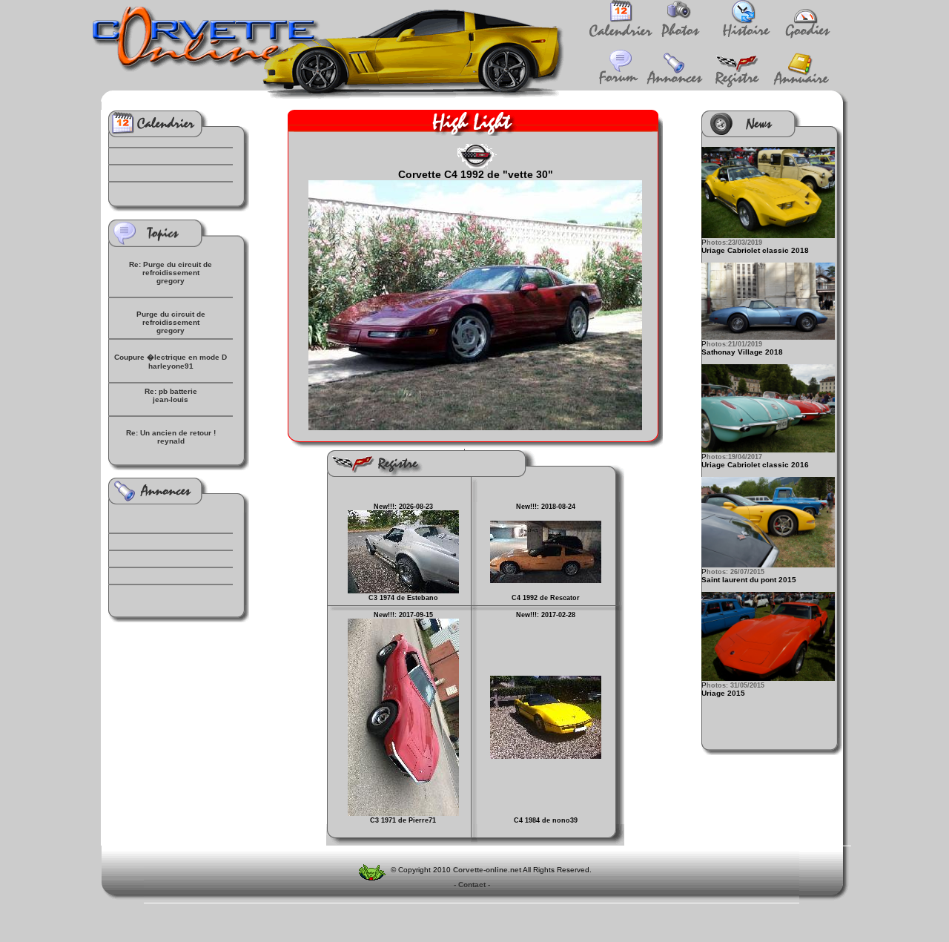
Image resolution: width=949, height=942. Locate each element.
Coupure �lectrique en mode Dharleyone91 (170, 361)
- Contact (472, 884)
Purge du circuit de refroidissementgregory (170, 322)
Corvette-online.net (487, 870)
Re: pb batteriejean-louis (171, 395)
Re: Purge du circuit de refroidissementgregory (170, 272)
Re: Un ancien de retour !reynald (171, 437)
